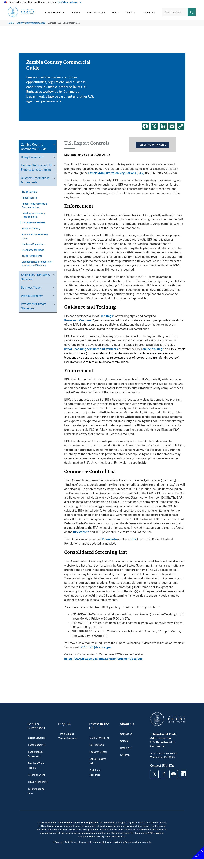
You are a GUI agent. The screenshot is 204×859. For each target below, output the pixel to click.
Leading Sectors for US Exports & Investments (36, 168)
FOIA (66, 842)
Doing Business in (32, 157)
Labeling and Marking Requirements (34, 215)
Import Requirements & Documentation (34, 205)
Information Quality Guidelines (119, 842)
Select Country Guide (153, 145)
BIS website (81, 532)
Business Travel (31, 287)
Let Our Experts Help (36, 791)
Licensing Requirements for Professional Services (37, 263)
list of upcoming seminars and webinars (91, 349)
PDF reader (155, 832)
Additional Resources (95, 772)
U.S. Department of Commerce (97, 822)
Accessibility (144, 842)
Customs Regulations (33, 243)
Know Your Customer (78, 320)
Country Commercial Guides (30, 23)
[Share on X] (154, 126)
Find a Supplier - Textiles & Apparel (67, 736)
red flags (107, 316)
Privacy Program (79, 842)
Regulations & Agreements (35, 754)
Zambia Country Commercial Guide (34, 147)
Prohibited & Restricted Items (35, 236)
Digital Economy (32, 295)
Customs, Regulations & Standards (35, 180)
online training (152, 349)
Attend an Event (36, 774)
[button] (54, 12)
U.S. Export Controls (33, 222)
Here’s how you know (68, 2)
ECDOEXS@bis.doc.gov (95, 647)
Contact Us (126, 733)
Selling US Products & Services (35, 277)
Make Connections (99, 737)
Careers (124, 740)
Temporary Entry (31, 228)
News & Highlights (37, 781)
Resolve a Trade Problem (36, 765)
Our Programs (97, 744)
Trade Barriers (30, 191)
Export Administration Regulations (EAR (115, 173)
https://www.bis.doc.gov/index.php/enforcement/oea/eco (103, 658)
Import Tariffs (29, 197)
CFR (133, 539)
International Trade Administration (61, 822)
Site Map (125, 754)
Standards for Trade (33, 249)
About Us (127, 724)
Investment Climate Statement (33, 306)
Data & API (126, 747)
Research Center (36, 744)
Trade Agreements (32, 255)
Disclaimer (96, 842)
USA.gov (57, 842)
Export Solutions (36, 737)
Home (11, 23)
